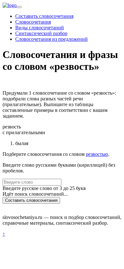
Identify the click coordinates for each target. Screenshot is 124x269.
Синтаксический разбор (41, 33)
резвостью (97, 154)
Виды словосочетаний (39, 27)
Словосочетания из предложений (51, 39)
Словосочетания (33, 22)
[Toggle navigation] (19, 7)
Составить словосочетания (44, 16)
